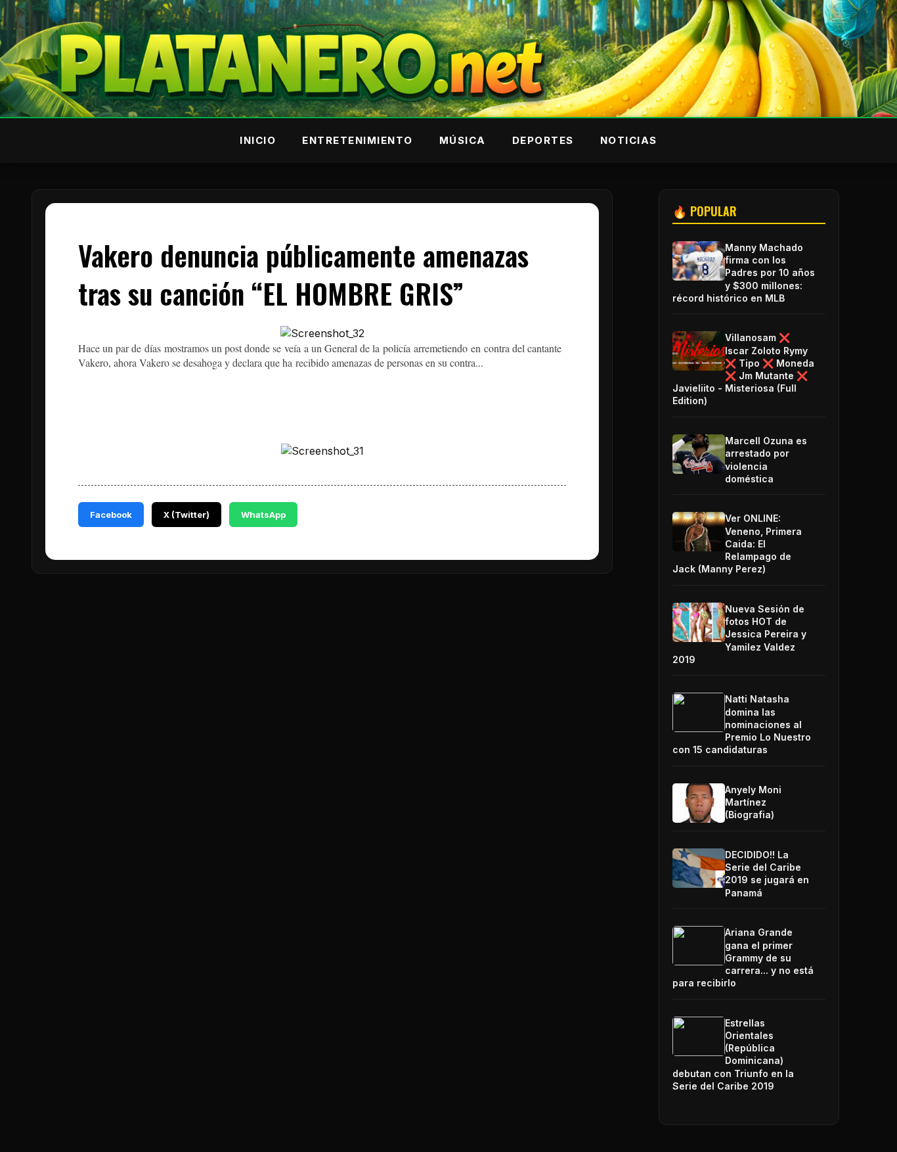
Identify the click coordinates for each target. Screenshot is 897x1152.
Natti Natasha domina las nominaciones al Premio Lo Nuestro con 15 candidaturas (741, 724)
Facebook (111, 514)
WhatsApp (263, 514)
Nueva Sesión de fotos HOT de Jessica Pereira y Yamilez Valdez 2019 (739, 634)
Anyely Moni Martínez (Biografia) (753, 802)
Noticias (628, 140)
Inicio (258, 140)
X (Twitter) (186, 514)
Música (462, 140)
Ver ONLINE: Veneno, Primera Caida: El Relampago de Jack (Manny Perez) (737, 543)
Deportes (543, 140)
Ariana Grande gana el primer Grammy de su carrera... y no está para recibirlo (743, 957)
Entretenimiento (357, 140)
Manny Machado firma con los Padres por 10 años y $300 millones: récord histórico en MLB (743, 273)
